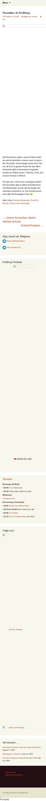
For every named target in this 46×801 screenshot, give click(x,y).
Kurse (34, 17)
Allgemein (27, 17)
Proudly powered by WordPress (15, 793)
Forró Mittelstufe (15, 488)
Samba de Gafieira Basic (19, 506)
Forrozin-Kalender (21, 200)
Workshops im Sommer (12, 754)
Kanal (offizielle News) (15, 241)
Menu (5, 3)
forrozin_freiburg (15, 629)
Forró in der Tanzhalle (20, 203)
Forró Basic (13, 513)
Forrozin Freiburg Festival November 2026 (20, 758)
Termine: (7, 479)
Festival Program (32, 225)
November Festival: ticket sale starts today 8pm (22, 747)
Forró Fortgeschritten (17, 516)
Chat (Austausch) (13, 247)
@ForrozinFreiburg (16, 728)
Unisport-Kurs (9, 498)
